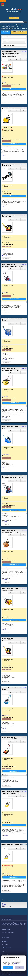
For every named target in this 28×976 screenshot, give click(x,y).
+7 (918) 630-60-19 (8, 825)
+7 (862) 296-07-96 (8, 247)
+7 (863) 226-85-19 (8, 85)
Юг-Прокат (4, 194)
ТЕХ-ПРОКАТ (4, 823)
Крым (3, 907)
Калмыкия (4, 906)
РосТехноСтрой (5, 245)
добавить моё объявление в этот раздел (19, 32)
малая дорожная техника (7, 28)
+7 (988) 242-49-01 (8, 296)
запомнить (23, 52)
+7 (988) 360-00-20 (8, 196)
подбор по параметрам (9, 38)
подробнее (19, 101)
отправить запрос (14, 90)
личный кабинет (14, 17)
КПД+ (3, 83)
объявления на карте (6, 32)
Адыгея (3, 905)
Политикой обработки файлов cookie (11, 964)
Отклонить (19, 967)
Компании (4, 937)
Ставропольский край (6, 909)
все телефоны (7, 87)
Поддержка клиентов (6, 949)
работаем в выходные (9, 46)
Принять (8, 967)
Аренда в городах (5, 940)
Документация (5, 947)
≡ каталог (3, 1)
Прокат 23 (4, 294)
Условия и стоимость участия (8, 935)
